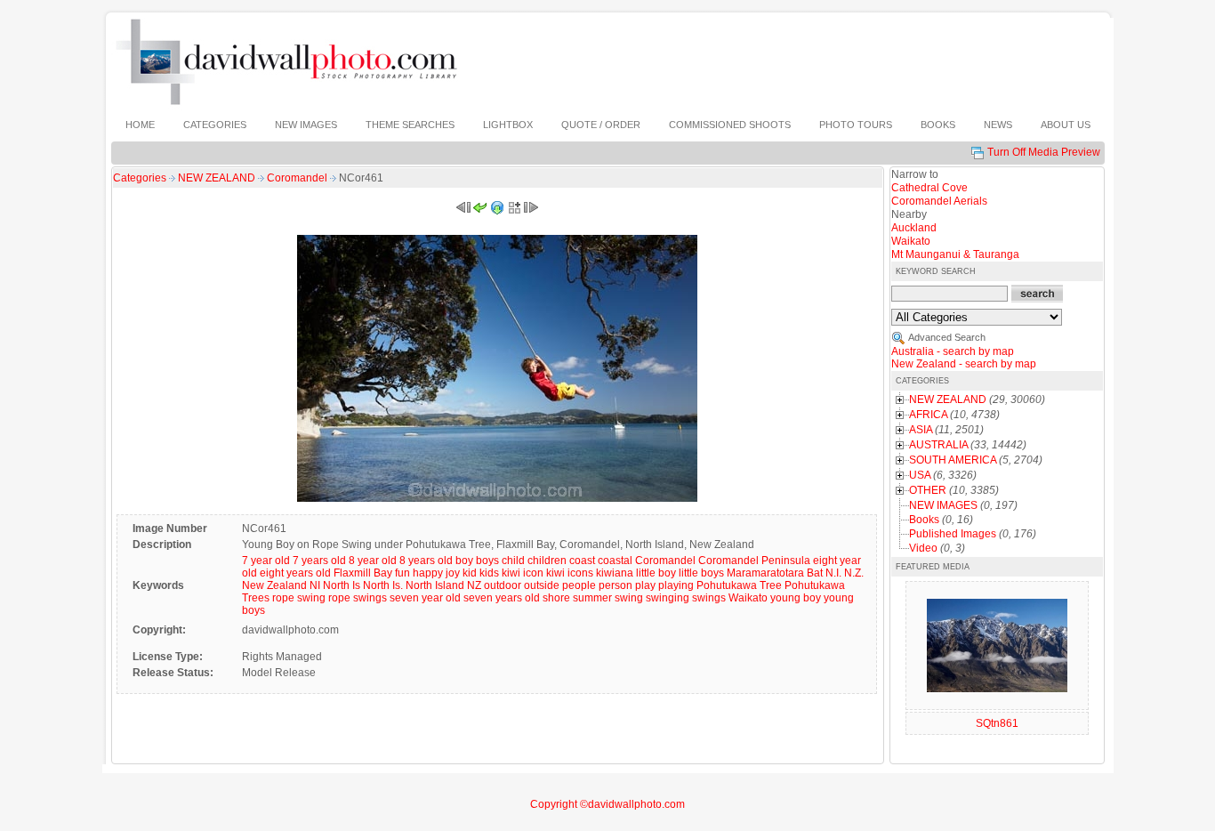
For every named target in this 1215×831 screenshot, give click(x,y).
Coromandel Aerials (939, 201)
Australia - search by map (952, 351)
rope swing (299, 598)
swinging (667, 598)
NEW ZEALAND (218, 178)
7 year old (266, 560)
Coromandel (298, 178)
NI (315, 585)
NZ (474, 585)
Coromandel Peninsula (754, 560)
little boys (701, 573)
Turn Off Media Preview (1043, 152)
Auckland (914, 228)
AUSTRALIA (938, 445)
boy (464, 560)
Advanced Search (947, 337)
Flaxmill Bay (363, 573)
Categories (139, 178)
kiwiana (614, 573)
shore (556, 598)
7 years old (319, 560)
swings (709, 598)
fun (402, 573)
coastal (615, 560)
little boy (656, 573)
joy (453, 573)
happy (428, 573)
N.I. (833, 573)
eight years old (295, 573)
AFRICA (928, 414)
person (615, 585)
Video (923, 548)
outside (541, 585)
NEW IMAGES (943, 505)
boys (487, 560)
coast (582, 560)
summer (592, 598)
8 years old (426, 560)
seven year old (425, 598)
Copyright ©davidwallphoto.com (607, 804)
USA (919, 475)
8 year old (373, 560)
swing (629, 598)
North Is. (383, 585)
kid (470, 573)
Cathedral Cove (929, 188)
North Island (435, 585)
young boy (795, 598)
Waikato (748, 598)
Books (924, 519)
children (547, 560)
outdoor (502, 585)
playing (676, 585)
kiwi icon (522, 573)
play (645, 585)
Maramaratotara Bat (775, 573)
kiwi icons (569, 573)
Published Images (952, 534)
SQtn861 (997, 723)
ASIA (920, 430)
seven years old (501, 598)
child (513, 560)
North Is (341, 585)
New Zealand (274, 585)
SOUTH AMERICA (952, 460)
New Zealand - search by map (963, 364)
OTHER (927, 490)
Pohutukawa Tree (739, 585)
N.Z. (854, 573)
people (579, 585)
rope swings (357, 598)
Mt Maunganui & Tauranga (955, 254)
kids (489, 573)
